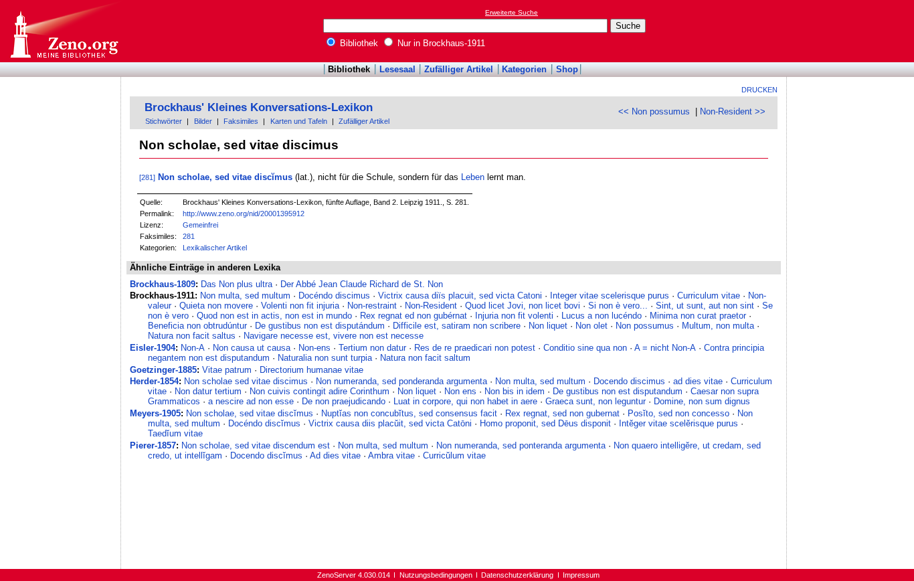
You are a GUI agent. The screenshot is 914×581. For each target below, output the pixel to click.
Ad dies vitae (335, 455)
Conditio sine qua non (585, 348)
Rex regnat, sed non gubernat (562, 413)
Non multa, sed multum (245, 295)
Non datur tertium (208, 391)
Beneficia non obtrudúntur (197, 326)
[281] (147, 177)
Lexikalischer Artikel (215, 248)
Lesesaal (397, 69)
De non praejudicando (343, 401)
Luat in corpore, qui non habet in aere (465, 401)
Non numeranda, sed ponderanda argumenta (401, 381)
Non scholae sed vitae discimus (246, 381)
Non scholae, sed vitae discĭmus (225, 177)
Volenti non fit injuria (300, 306)
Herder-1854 (154, 381)
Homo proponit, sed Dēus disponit (545, 423)
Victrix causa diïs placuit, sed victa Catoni (460, 295)
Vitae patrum (227, 370)
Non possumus (645, 326)
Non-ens (314, 348)
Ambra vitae (391, 455)
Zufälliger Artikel (458, 69)
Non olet (591, 326)
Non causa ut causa (251, 348)
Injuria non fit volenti (514, 316)
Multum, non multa (718, 326)
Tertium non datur (372, 348)
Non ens (460, 391)
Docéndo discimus (334, 295)
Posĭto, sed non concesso (678, 413)
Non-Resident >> (732, 111)
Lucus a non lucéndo (601, 316)
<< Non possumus (654, 111)
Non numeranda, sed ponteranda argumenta (521, 445)
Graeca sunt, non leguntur (595, 401)
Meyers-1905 (155, 413)
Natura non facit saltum (425, 358)
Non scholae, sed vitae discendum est (255, 445)
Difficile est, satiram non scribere (457, 326)
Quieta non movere (216, 306)
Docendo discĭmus (266, 455)
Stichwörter (163, 121)
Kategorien (524, 69)
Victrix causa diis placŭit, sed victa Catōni (390, 423)
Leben (472, 177)
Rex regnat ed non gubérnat (413, 316)
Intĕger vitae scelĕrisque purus (678, 423)
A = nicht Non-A (665, 348)
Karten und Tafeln (298, 121)
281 (189, 236)
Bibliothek (357, 43)
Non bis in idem (514, 391)
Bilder (203, 121)
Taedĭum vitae (175, 433)
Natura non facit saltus (192, 336)
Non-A (193, 348)
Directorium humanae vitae (311, 370)
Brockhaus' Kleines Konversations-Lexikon (259, 107)
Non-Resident (431, 306)
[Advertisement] (852, 31)
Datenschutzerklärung (517, 575)
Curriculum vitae (708, 295)
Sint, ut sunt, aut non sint (705, 306)
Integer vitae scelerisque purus (609, 295)
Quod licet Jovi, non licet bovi (522, 306)
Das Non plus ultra (236, 284)
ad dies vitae (698, 381)
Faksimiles (240, 121)
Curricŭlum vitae (454, 455)
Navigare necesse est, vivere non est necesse (334, 336)
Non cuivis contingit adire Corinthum (319, 391)
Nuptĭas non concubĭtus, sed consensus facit (409, 413)
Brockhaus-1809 (162, 284)
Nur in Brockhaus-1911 (440, 43)
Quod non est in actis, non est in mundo (274, 316)
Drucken (759, 90)
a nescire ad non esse (251, 401)
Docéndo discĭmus (264, 423)
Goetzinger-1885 (163, 370)
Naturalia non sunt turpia (325, 358)
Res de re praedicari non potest (474, 348)
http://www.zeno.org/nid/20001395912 (243, 214)
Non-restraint (372, 306)
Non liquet (548, 326)
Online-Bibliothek (63, 31)
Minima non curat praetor (698, 316)
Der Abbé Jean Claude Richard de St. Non (361, 284)
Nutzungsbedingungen (435, 575)
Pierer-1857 (153, 445)
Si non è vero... (618, 306)
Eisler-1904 (152, 348)
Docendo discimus (629, 381)
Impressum (581, 575)
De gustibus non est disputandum (617, 391)
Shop (567, 69)
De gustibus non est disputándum (320, 326)
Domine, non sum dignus (702, 401)
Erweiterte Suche (511, 12)
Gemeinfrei (200, 225)
